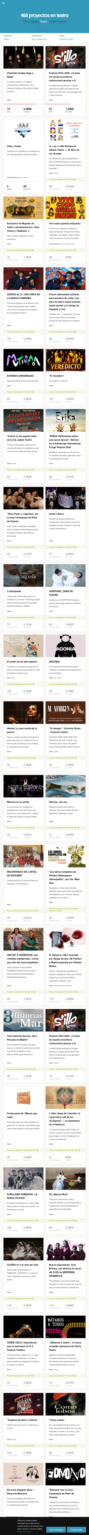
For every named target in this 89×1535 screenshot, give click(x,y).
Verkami (45, 3)
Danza (34, 21)
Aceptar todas (76, 1530)
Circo (26, 21)
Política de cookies (24, 1531)
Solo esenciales (56, 1530)
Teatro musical (57, 21)
